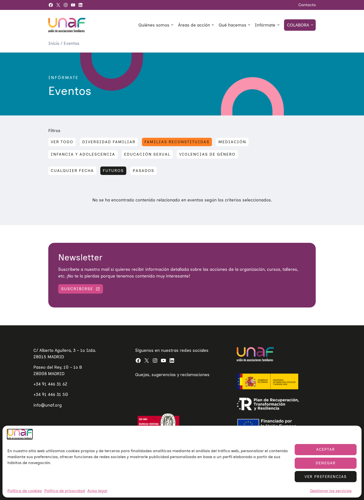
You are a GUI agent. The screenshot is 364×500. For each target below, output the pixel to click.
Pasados (143, 170)
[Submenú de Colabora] (312, 24)
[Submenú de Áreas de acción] (212, 24)
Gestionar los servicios (331, 490)
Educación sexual (147, 154)
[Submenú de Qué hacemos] (249, 24)
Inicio (54, 43)
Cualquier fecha (72, 170)
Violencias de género (207, 154)
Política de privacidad (64, 490)
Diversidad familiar (108, 141)
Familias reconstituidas (176, 141)
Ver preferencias (326, 476)
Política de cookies (24, 490)
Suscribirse (77, 288)
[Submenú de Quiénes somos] (172, 24)
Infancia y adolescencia (83, 154)
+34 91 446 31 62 (50, 384)
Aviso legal (97, 490)
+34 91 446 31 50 (50, 394)
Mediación (232, 141)
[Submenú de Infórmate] (278, 24)
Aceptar (325, 449)
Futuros (113, 170)
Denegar (326, 463)
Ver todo (62, 141)
